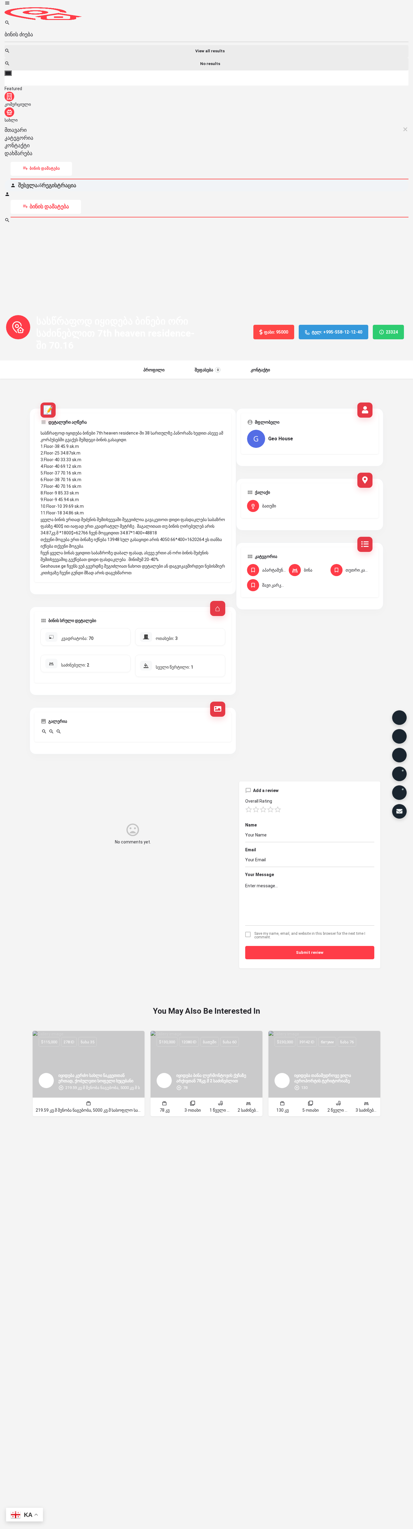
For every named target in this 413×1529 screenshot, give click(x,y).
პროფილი (153, 369)
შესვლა (27, 185)
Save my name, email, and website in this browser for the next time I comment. (309, 935)
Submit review (310, 952)
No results (210, 63)
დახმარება (18, 153)
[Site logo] (43, 13)
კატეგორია (19, 138)
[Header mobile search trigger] (7, 221)
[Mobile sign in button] (7, 195)
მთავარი (16, 130)
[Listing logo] (18, 327)
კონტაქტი (17, 145)
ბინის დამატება (45, 168)
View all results (210, 51)
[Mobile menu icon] (206, 3)
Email (250, 849)
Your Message (259, 874)
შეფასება (207, 369)
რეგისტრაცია (59, 185)
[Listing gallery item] (44, 732)
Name (251, 825)
